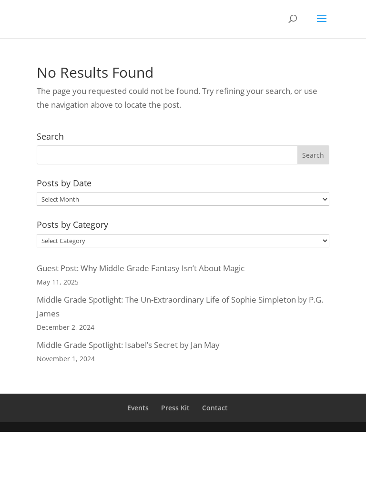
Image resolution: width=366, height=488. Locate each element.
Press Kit (175, 407)
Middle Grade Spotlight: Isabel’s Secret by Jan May (128, 344)
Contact (215, 407)
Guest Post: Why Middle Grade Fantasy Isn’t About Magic (140, 268)
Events (138, 407)
